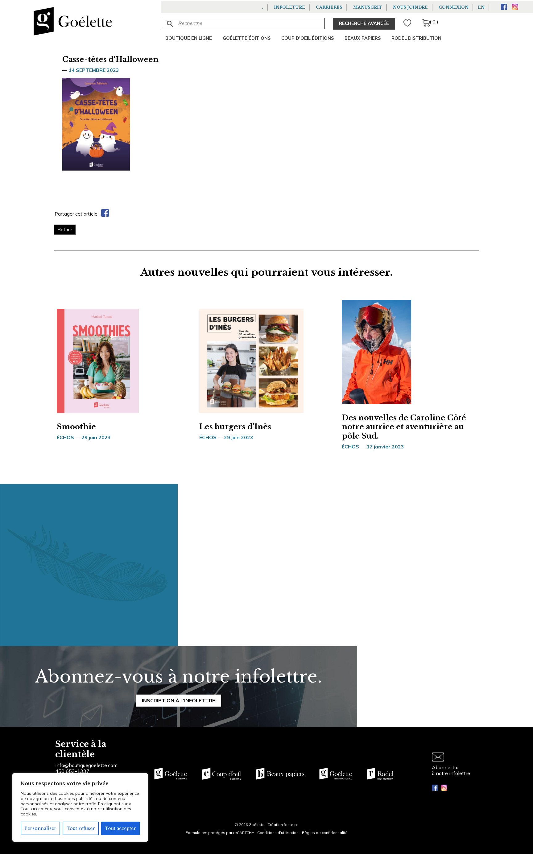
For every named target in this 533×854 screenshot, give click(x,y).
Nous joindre (410, 7)
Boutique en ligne (188, 38)
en (481, 7)
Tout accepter (120, 828)
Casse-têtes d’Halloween (110, 59)
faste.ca (291, 824)
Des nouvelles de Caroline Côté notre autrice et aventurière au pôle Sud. (404, 427)
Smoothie (76, 426)
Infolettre (289, 7)
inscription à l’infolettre (178, 700)
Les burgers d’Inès (235, 426)
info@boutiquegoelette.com (86, 765)
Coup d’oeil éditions (307, 38)
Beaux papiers (363, 38)
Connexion (454, 7)
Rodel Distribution (416, 38)
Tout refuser (81, 828)
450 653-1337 (72, 771)
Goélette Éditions (247, 38)
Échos (65, 437)
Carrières (329, 7)
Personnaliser (40, 828)
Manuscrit (367, 7)
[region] (80, 807)
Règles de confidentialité (325, 832)
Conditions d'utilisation (278, 832)
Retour (64, 229)
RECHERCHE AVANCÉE (364, 23)
